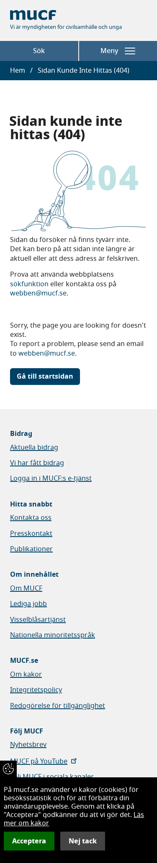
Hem (17, 70)
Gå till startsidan (45, 377)
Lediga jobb (28, 604)
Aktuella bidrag (34, 448)
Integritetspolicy (36, 690)
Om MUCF (26, 588)
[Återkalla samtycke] (8, 769)
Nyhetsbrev (28, 745)
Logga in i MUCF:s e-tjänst (51, 479)
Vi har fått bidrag (37, 463)
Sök (39, 51)
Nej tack (83, 841)
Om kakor (26, 675)
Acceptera (29, 841)
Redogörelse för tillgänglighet (57, 706)
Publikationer (31, 549)
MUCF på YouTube (38, 761)
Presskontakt (31, 534)
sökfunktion (29, 284)
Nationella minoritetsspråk (52, 635)
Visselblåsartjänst (38, 620)
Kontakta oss (30, 518)
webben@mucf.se (38, 293)
